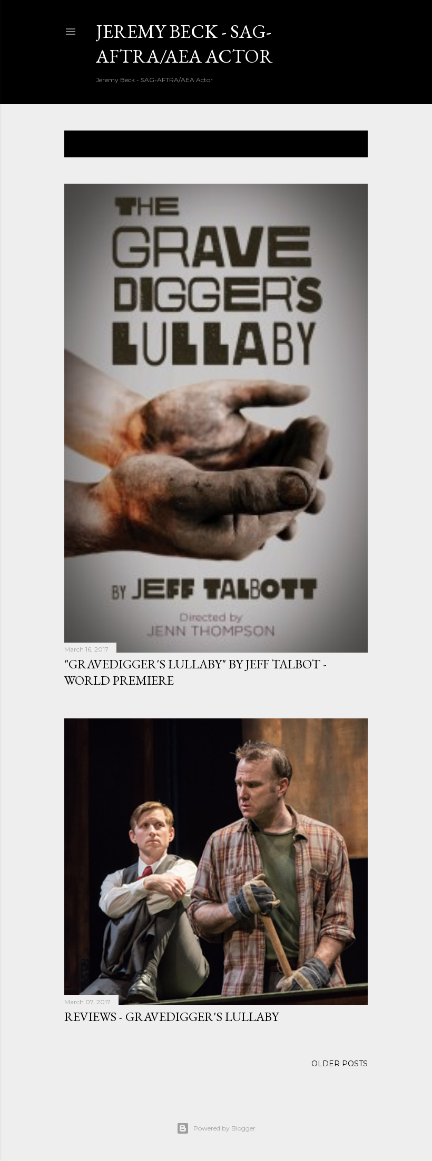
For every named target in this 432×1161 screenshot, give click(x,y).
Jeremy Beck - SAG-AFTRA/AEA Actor (184, 43)
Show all (339, 144)
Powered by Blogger (224, 1128)
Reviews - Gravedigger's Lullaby (171, 1016)
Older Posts (339, 1063)
